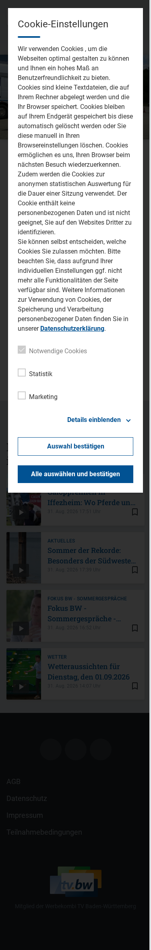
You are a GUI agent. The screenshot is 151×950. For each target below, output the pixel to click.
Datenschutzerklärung (72, 328)
